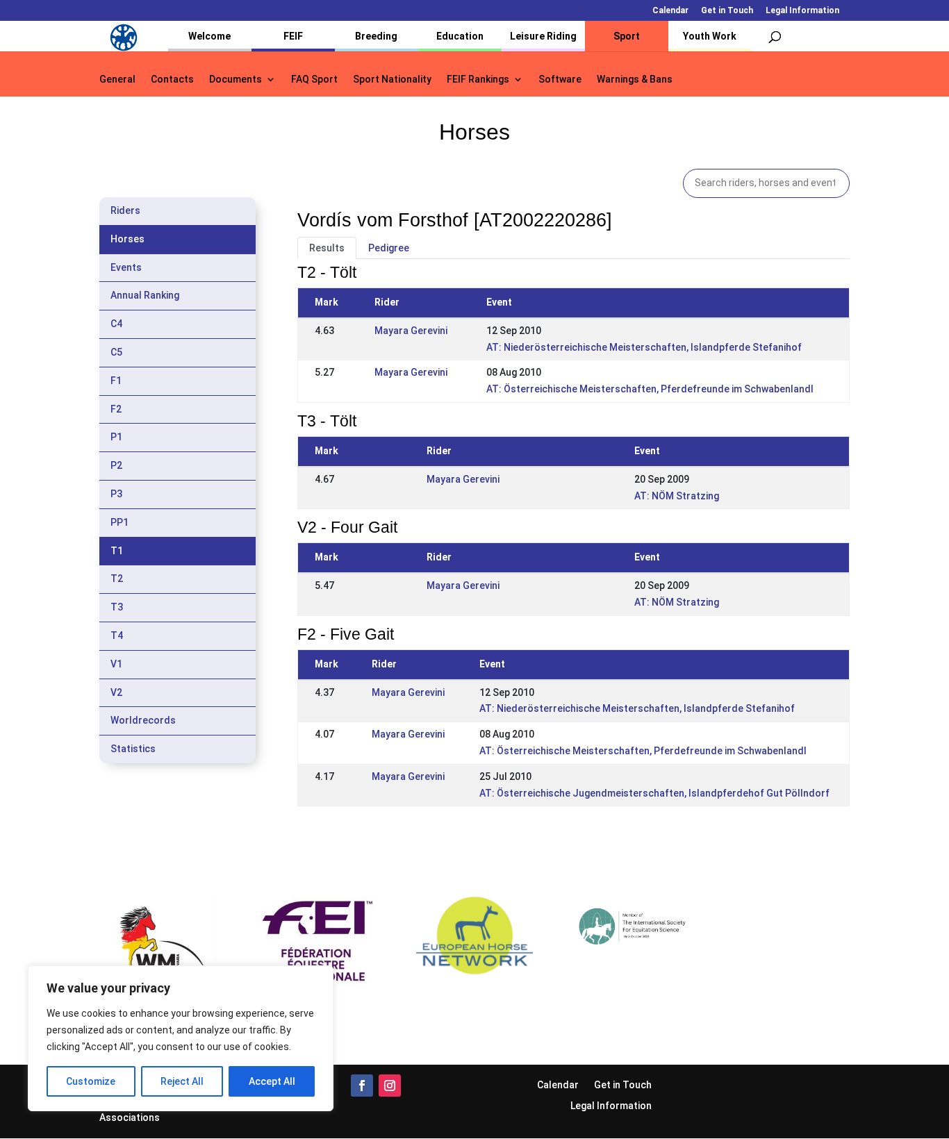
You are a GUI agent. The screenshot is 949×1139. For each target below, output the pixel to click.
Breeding (376, 36)
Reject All (182, 1081)
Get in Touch (727, 10)
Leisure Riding (543, 36)
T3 (116, 607)
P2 (116, 465)
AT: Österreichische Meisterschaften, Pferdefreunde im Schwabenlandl (650, 388)
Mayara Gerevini (410, 330)
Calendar (670, 10)
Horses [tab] (127, 238)
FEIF (293, 36)
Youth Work (709, 36)
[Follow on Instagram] (390, 1085)
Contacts (172, 79)
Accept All (272, 1081)
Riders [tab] (125, 210)
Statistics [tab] (133, 748)
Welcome (209, 36)
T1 (116, 550)
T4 (116, 635)
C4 (116, 323)
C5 (116, 352)
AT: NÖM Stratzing (676, 495)
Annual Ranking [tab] (144, 295)
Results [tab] (327, 247)
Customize (90, 1081)
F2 (116, 409)
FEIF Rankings (478, 79)
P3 (116, 493)
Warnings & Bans (634, 79)
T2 (116, 578)
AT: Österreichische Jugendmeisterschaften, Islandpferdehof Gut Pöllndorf (654, 793)
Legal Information (802, 10)
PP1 (119, 522)
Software (559, 79)
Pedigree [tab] (388, 247)
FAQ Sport (314, 79)
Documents (235, 79)
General (117, 79)
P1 (116, 436)
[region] (180, 1038)
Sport (626, 36)
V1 (116, 664)
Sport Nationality (392, 79)
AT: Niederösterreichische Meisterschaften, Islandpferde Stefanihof (644, 347)
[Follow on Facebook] (362, 1085)
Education (460, 36)
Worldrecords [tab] (143, 720)
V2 (116, 692)
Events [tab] (126, 267)
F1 (116, 380)
